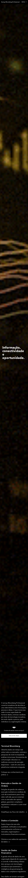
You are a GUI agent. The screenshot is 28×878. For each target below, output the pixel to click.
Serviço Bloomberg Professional (10, 2)
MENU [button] (23, 2)
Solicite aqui (14, 736)
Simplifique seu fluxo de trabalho (13, 812)
